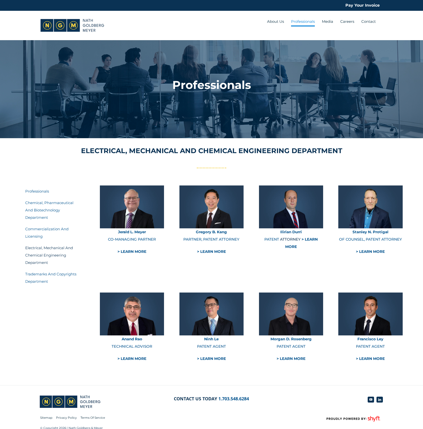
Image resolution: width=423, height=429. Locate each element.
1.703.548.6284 (233, 399)
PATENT (272, 239)
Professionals (37, 191)
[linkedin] (379, 400)
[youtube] (371, 400)
